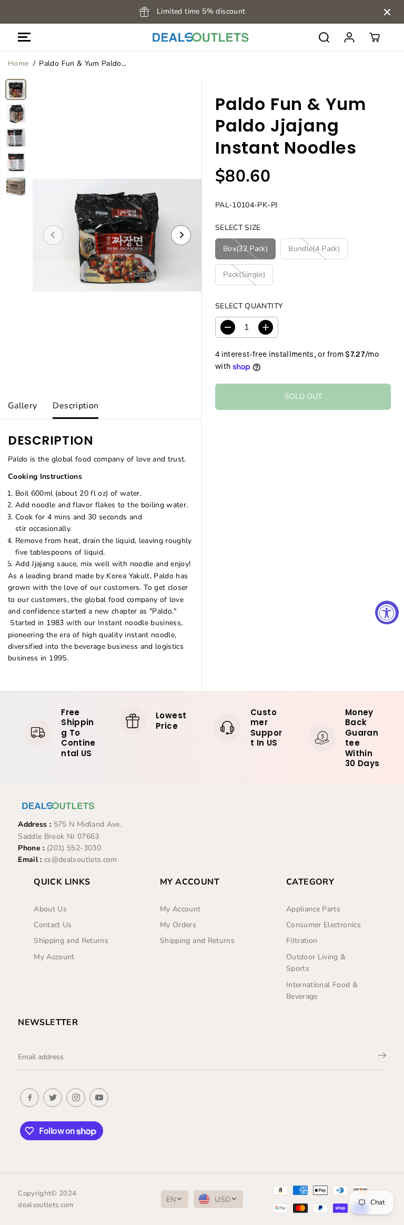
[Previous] (53, 235)
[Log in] (349, 37)
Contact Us (53, 925)
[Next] (181, 235)
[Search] (324, 37)
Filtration (302, 941)
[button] (24, 37)
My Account (54, 957)
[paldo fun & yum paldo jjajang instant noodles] (117, 235)
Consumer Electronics (323, 925)
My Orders (178, 925)
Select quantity (248, 306)
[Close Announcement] (387, 12)
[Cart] (374, 37)
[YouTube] (98, 1097)
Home (18, 63)
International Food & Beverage (322, 990)
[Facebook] (29, 1097)
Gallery (22, 405)
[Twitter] (52, 1097)
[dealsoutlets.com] (199, 37)
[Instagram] (75, 1097)
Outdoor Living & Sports (316, 962)
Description (75, 405)
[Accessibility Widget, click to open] (387, 613)
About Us (50, 909)
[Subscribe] (382, 1057)
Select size (238, 228)
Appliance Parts (313, 909)
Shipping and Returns (71, 941)
